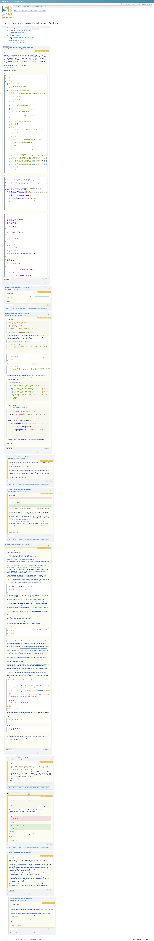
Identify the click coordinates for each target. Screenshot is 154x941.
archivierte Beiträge (42, 10)
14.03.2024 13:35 (15, 491)
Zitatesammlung (35, 6)
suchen (41, 6)
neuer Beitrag (17, 6)
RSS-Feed (35, 10)
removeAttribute (31, 605)
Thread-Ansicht (24, 10)
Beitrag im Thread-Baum (40, 282)
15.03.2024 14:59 (18, 900)
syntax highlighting (23, 289)
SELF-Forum (6, 47)
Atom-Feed (30, 10)
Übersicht (23, 6)
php (26, 48)
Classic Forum (40, 939)
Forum (17, 1)
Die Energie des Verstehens (13, 939)
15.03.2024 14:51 (17, 854)
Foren (28, 6)
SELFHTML (5, 1)
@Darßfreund (37, 774)
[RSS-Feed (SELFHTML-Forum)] (7, 17)
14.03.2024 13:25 (13, 546)
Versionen (19, 49)
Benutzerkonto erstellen (30, 282)
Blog (22, 1)
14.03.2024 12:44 (15, 315)
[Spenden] (10, 17)
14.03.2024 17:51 (24, 794)
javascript (21, 315)
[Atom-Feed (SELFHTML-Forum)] (3, 17)
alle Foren (10, 282)
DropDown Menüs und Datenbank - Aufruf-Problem (22, 47)
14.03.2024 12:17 (15, 289)
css (23, 48)
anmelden (23, 282)
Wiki (12, 1)
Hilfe (45, 6)
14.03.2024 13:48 (17, 760)
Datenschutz (29, 939)
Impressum (22, 939)
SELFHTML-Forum (17, 10)
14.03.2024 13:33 (17, 458)
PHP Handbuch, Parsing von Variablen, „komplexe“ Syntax (33, 648)
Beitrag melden (7, 279)
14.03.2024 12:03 (12, 49)
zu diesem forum (31, 289)
